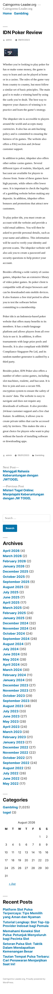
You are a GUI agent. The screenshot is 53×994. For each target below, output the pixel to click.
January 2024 (14, 680)
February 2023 (14, 737)
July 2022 (11, 773)
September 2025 (16, 582)
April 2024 (11, 664)
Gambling (21, 13)
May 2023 (11, 721)
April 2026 (11, 551)
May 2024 (11, 659)
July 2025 (11, 592)
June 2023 (11, 716)
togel (7, 812)
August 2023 (13, 706)
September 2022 (16, 763)
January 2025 (13, 618)
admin (9, 40)
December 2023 (15, 685)
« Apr (12, 883)
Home (7, 13)
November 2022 (15, 752)
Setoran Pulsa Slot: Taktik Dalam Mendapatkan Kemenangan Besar (22, 947)
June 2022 (11, 778)
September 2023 (16, 701)
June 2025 (11, 597)
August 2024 (13, 644)
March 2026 (12, 556)
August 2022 (13, 768)
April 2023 (11, 727)
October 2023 (14, 696)
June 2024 (11, 654)
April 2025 (11, 602)
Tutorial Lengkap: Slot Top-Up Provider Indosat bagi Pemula (26, 924)
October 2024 (14, 633)
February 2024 (14, 675)
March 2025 (12, 608)
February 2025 (14, 613)
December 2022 (15, 747)
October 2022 (14, 758)
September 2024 (16, 639)
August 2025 (13, 587)
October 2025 (14, 577)
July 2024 (11, 649)
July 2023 (11, 711)
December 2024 (15, 623)
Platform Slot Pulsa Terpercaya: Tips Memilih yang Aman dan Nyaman (22, 913)
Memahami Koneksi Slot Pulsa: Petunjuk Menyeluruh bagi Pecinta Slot (24, 934)
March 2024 (12, 670)
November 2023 (15, 690)
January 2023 (13, 742)
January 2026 (13, 566)
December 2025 (15, 571)
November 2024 (15, 628)
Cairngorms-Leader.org (19, 4)
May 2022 (11, 783)
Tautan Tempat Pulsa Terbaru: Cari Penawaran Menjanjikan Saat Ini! (26, 960)
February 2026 (14, 561)
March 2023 (12, 732)
